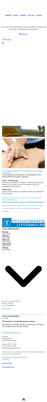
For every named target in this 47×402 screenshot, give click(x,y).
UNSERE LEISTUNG (37, 385)
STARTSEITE (6, 385)
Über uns (31, 15)
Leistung (23, 15)
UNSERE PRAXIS (20, 385)
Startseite (8, 15)
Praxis (15, 15)
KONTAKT (29, 387)
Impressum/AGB (7, 363)
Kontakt (39, 15)
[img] (23, 5)
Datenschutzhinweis (8, 367)
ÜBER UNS (18, 387)
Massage (24, 34)
